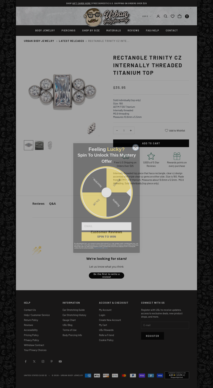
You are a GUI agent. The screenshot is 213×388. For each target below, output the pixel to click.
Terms (105, 244)
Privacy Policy (98, 244)
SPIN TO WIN (106, 232)
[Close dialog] (135, 143)
